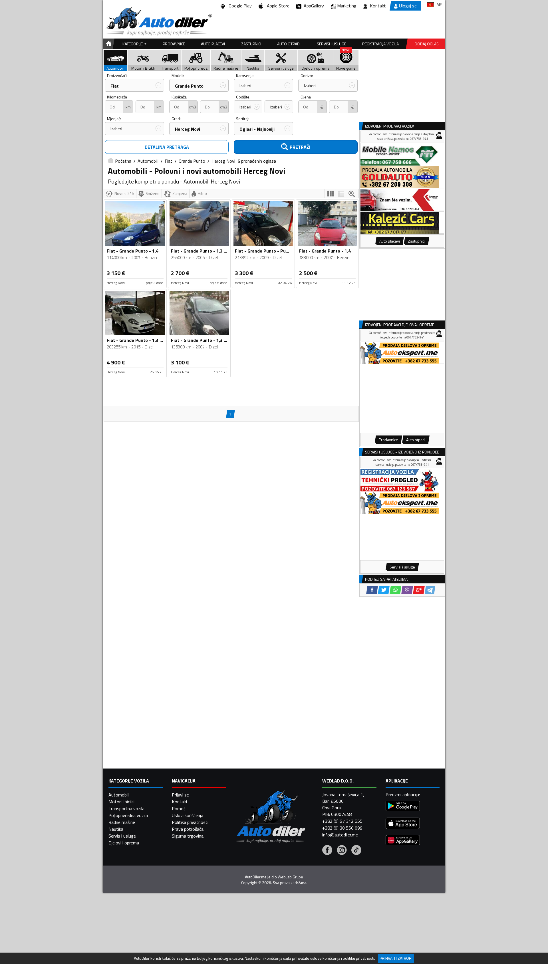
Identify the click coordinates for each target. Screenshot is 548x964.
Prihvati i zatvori (396, 958)
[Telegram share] (430, 590)
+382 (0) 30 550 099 (342, 827)
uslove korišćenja (325, 958)
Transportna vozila (126, 808)
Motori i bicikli (121, 801)
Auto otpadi (289, 44)
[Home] (108, 44)
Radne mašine (121, 822)
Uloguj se (408, 5)
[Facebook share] (372, 590)
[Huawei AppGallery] (403, 841)
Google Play (239, 5)
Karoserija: (245, 75)
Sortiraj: (242, 119)
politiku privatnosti (358, 958)
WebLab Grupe (290, 877)
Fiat (114, 85)
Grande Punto (189, 85)
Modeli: (178, 75)
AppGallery (312, 5)
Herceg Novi (187, 129)
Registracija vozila (380, 44)
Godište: (243, 97)
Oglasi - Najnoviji (257, 129)
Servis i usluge (122, 835)
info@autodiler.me (340, 834)
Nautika (115, 829)
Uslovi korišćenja (187, 815)
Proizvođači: (117, 75)
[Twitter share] (383, 590)
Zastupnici (251, 44)
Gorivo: (307, 75)
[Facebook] (327, 850)
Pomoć (179, 808)
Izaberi (245, 85)
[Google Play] (403, 806)
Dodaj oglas (427, 44)
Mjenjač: (114, 119)
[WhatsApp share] (395, 590)
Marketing (346, 5)
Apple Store (277, 5)
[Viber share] (407, 590)
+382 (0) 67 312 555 (342, 821)
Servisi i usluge (331, 44)
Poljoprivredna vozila (128, 815)
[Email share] (419, 590)
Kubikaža (179, 97)
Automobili (148, 161)
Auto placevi (213, 44)
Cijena (306, 97)
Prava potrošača (188, 829)
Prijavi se (180, 794)
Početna (123, 161)
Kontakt (378, 5)
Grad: (176, 119)
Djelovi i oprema (123, 842)
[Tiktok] (356, 850)
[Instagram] (342, 850)
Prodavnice (174, 44)
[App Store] (403, 824)
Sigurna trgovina (188, 835)
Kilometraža (117, 97)
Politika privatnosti (190, 822)
